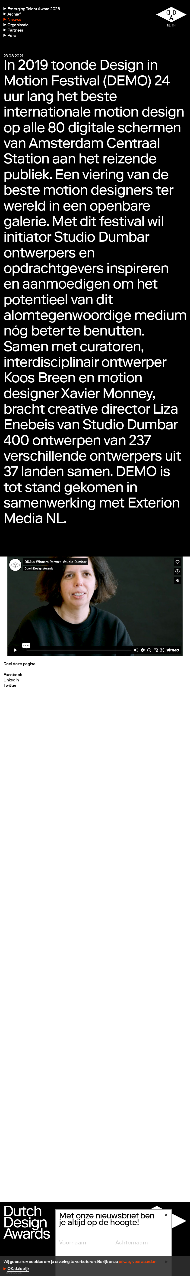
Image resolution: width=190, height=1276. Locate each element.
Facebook (12, 675)
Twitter (9, 686)
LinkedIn (11, 680)
